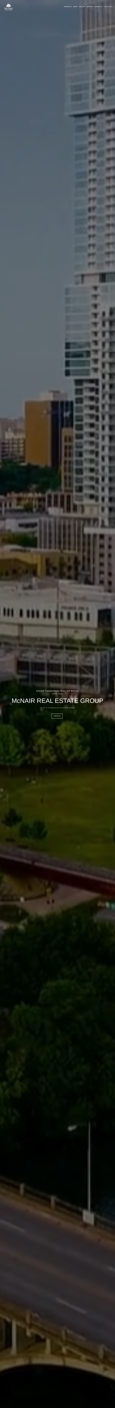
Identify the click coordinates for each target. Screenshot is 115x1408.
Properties (67, 6)
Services (90, 6)
